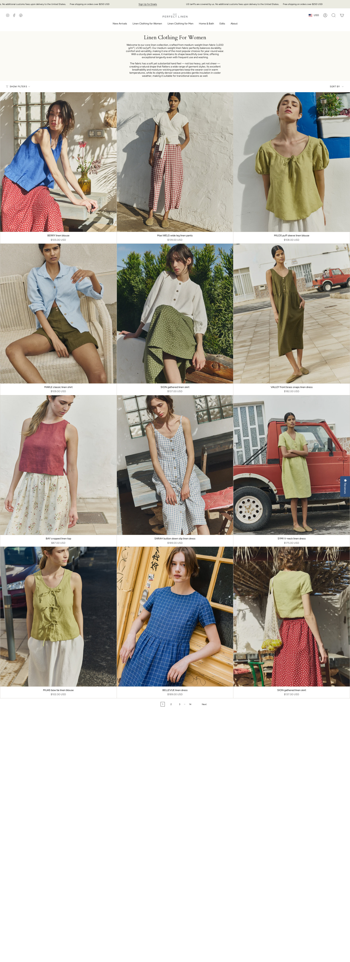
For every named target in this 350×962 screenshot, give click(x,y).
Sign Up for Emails (148, 4)
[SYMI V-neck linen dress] (291, 465)
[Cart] (342, 15)
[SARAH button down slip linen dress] (175, 465)
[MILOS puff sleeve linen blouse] (291, 162)
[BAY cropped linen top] (58, 465)
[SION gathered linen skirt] (175, 313)
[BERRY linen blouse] (58, 162)
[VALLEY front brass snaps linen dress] (291, 313)
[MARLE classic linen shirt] (58, 313)
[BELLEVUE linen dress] (175, 616)
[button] (147, 23)
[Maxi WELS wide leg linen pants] (175, 162)
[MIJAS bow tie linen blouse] (58, 616)
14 (190, 704)
